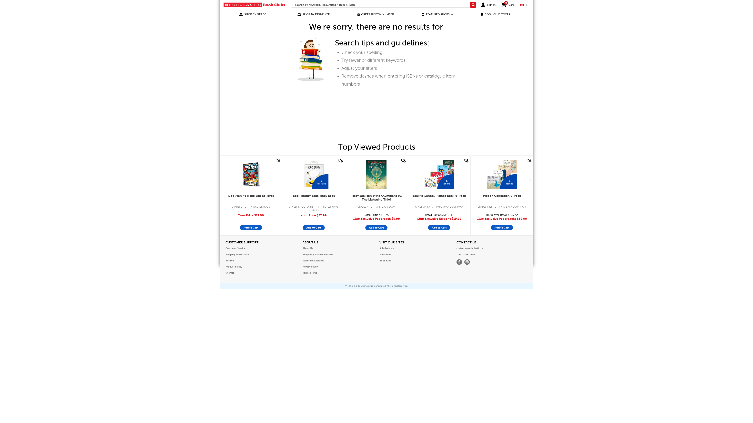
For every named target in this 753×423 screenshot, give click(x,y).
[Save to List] (277, 161)
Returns (230, 260)
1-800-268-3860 (466, 254)
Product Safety (234, 266)
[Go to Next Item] (530, 179)
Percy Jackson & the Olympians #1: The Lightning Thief (376, 197)
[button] (254, 14)
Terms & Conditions (313, 260)
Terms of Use (310, 272)
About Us (308, 248)
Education (385, 254)
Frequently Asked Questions (318, 254)
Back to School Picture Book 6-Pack (439, 195)
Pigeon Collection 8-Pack (502, 195)
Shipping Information (237, 254)
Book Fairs (385, 260)
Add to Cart (251, 227)
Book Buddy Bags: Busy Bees (314, 195)
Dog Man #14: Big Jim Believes (251, 195)
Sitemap (230, 272)
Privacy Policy (310, 266)
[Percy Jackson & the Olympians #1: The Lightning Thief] (376, 174)
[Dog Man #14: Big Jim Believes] (251, 174)
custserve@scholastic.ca (470, 248)
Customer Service (236, 248)
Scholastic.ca (386, 248)
